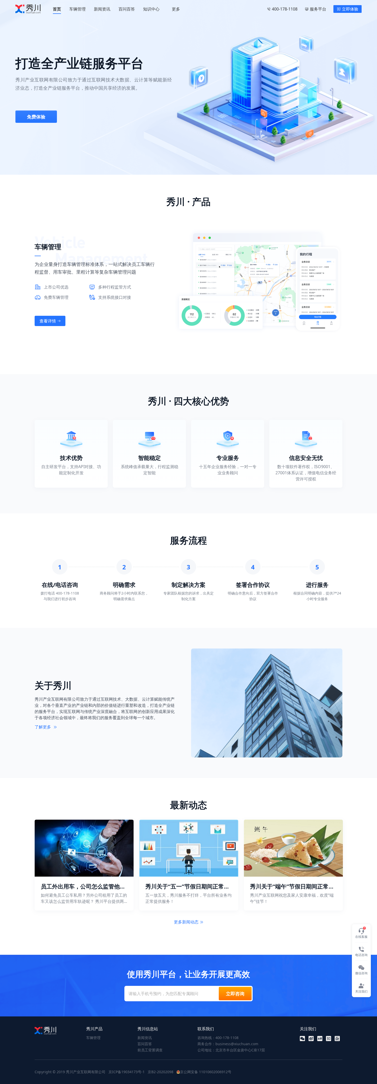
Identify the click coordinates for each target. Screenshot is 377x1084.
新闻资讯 (102, 9)
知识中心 (151, 9)
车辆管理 (77, 9)
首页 (57, 9)
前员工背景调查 (150, 1050)
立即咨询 (235, 993)
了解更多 (43, 727)
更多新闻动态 (186, 922)
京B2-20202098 (160, 1071)
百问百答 (126, 9)
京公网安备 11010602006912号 (205, 1071)
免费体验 (36, 117)
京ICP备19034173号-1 (126, 1071)
